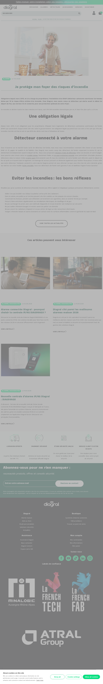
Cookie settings (74, 677)
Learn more (39, 680)
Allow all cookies (91, 677)
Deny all (57, 677)
